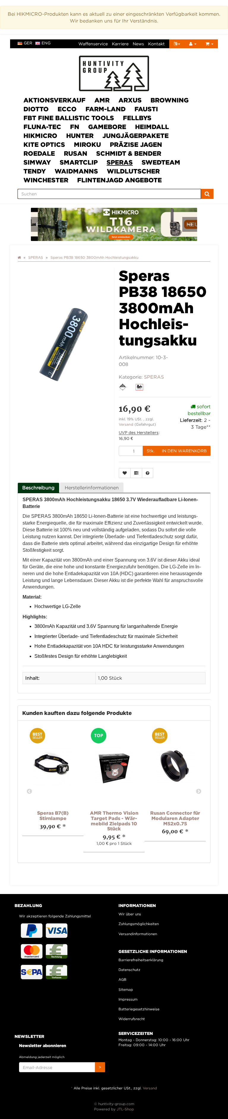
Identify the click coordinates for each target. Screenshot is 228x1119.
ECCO (67, 108)
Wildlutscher (133, 171)
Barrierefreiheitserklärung (140, 960)
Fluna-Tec (42, 126)
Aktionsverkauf (54, 100)
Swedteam (161, 162)
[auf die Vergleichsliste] (136, 473)
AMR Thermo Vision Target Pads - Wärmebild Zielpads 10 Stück (114, 820)
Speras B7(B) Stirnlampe (53, 815)
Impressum (127, 999)
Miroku (87, 144)
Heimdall (152, 126)
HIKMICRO (40, 135)
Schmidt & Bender (128, 153)
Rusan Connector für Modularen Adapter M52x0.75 (175, 818)
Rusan (75, 153)
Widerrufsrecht (131, 1019)
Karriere (120, 43)
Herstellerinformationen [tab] (92, 487)
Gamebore (107, 126)
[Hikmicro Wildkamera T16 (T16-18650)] (115, 224)
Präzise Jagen (136, 144)
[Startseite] (19, 257)
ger (28, 43)
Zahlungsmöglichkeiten (138, 924)
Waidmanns (76, 171)
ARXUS (130, 100)
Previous (29, 791)
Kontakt (156, 43)
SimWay (37, 162)
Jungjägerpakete (135, 135)
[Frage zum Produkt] (147, 473)
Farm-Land (106, 108)
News (138, 43)
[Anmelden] (193, 43)
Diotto (36, 108)
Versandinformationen (137, 934)
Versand (126, 424)
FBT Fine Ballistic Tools (68, 117)
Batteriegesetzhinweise (138, 1009)
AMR (102, 100)
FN (74, 126)
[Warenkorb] (209, 43)
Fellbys (137, 117)
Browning (170, 100)
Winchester (45, 180)
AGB (122, 979)
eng (46, 43)
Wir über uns (129, 914)
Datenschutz (129, 970)
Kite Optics (44, 144)
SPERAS (120, 162)
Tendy (34, 171)
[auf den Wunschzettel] (125, 473)
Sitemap (125, 989)
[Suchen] (207, 194)
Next (198, 791)
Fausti (146, 108)
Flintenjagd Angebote (119, 180)
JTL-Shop (125, 1109)
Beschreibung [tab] (38, 487)
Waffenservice (93, 43)
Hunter (80, 135)
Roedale (39, 153)
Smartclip (79, 162)
